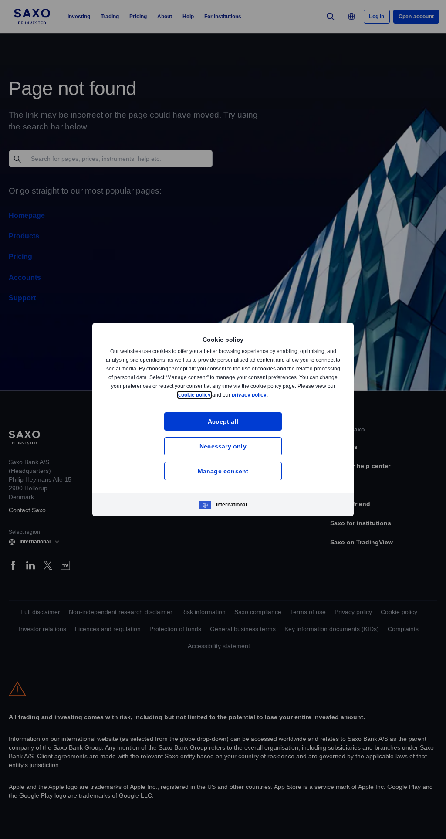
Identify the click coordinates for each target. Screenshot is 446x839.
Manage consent (223, 471)
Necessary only (223, 446)
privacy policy (269, 394)
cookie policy (214, 394)
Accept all (223, 421)
